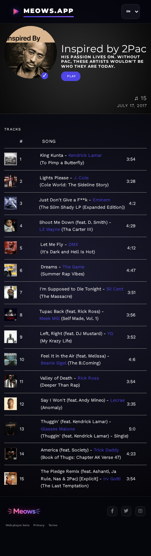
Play (71, 76)
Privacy (39, 525)
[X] (126, 511)
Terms (52, 525)
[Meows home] (53, 511)
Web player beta (17, 525)
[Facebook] (112, 511)
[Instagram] (140, 511)
